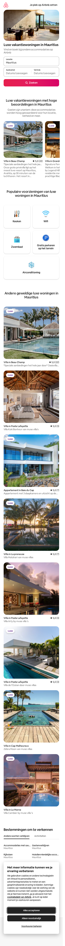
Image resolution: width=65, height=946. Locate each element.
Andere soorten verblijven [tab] (16, 836)
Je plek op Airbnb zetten (43, 5)
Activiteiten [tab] (40, 836)
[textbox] (17, 73)
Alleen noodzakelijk (31, 918)
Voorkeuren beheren (31, 926)
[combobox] (31, 63)
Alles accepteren (31, 910)
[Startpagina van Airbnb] (6, 5)
